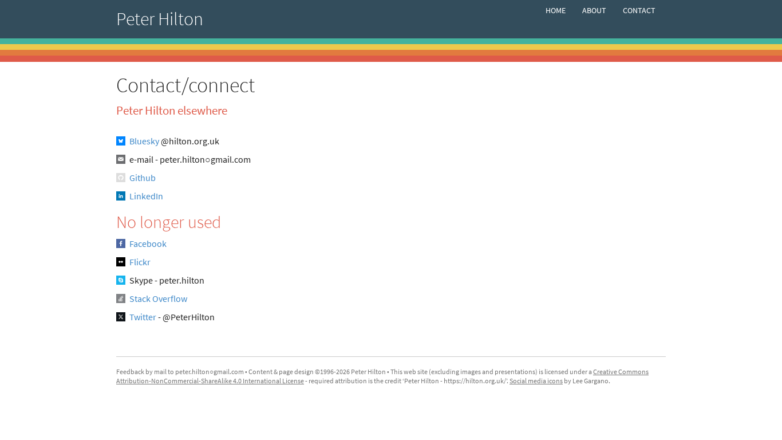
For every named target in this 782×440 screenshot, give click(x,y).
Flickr (140, 262)
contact (639, 10)
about (594, 10)
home (556, 10)
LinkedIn (146, 196)
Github (142, 177)
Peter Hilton (159, 18)
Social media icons (536, 380)
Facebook (148, 243)
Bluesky (144, 141)
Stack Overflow (158, 298)
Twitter (142, 317)
